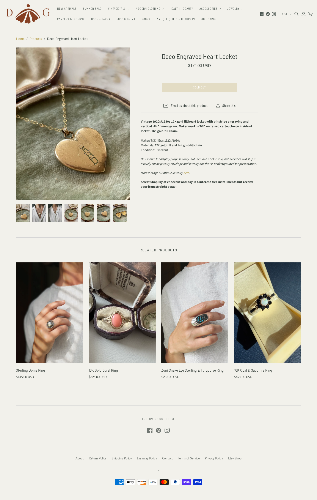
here (186, 173)
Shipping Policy (122, 458)
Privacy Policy (214, 458)
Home (20, 39)
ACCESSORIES (208, 8)
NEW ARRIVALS (67, 8)
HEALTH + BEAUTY (181, 8)
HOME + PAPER (100, 19)
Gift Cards (209, 19)
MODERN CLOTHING (148, 8)
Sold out (199, 87)
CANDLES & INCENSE (71, 19)
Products (36, 39)
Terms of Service (189, 458)
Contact (167, 458)
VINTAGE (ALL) (117, 8)
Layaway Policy (147, 458)
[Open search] (296, 14)
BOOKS (146, 19)
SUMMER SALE (92, 8)
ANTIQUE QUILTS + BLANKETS (176, 19)
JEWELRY (233, 8)
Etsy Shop (235, 458)
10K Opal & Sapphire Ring (253, 370)
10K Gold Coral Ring (103, 370)
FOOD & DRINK (126, 19)
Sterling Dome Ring (30, 370)
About (79, 458)
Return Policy (98, 458)
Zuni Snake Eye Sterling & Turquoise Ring (192, 370)
